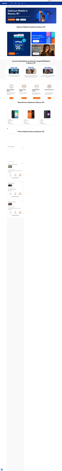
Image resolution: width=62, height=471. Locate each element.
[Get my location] (22, 148)
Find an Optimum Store (11, 19)
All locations (8, 6)
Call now (18, 19)
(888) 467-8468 (10, 190)
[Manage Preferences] (2, 469)
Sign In (57, 3)
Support (51, 3)
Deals (22, 3)
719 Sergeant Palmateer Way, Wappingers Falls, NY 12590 (15, 170)
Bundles (19, 3)
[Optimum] (4, 3)
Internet (12, 3)
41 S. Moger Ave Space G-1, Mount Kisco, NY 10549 (14, 208)
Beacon (16, 6)
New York (12, 6)
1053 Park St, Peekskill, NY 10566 (12, 189)
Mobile (15, 3)
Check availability (23, 19)
